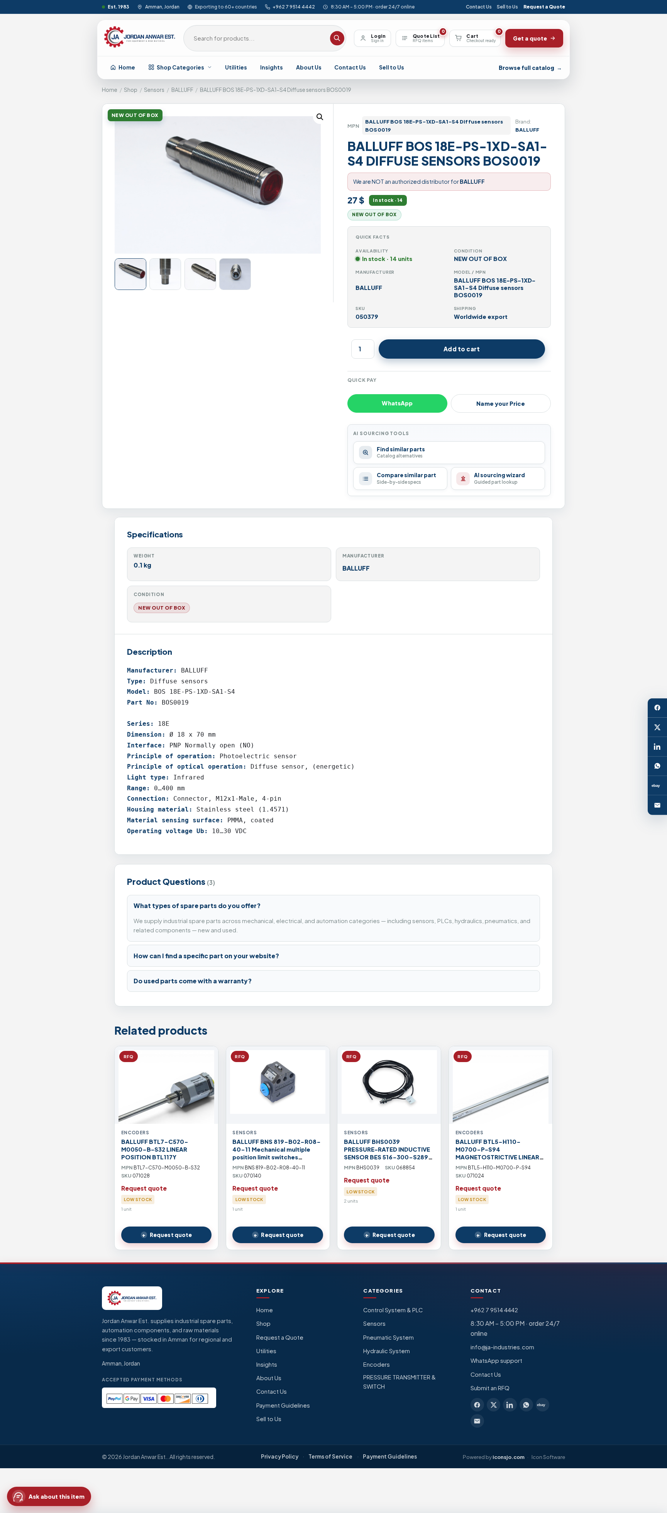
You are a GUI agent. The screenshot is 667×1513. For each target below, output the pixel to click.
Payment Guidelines (283, 1405)
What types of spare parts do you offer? (197, 905)
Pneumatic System (388, 1337)
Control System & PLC (393, 1309)
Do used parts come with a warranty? (193, 981)
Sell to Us (507, 7)
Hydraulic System (386, 1350)
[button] (320, 117)
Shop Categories (180, 67)
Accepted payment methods (142, 1380)
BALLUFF (182, 89)
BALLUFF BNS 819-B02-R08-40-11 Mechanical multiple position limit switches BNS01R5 (276, 1153)
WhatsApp (397, 403)
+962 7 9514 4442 (294, 7)
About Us (309, 67)
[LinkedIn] (657, 746)
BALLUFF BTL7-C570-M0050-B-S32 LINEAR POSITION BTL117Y (154, 1149)
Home (127, 67)
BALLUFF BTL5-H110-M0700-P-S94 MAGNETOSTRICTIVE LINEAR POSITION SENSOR (497, 1153)
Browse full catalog (530, 67)
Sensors (154, 89)
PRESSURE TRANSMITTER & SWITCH (399, 1382)
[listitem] (477, 1404)
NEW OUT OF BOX (161, 608)
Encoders (376, 1364)
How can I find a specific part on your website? (206, 956)
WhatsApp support (496, 1360)
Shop (130, 89)
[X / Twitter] (657, 727)
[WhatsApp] (657, 766)
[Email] (657, 805)
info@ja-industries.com (502, 1347)
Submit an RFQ (490, 1387)
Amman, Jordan (162, 7)
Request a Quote (544, 7)
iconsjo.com (509, 1457)
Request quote (171, 1235)
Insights (271, 67)
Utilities (236, 67)
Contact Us (479, 7)
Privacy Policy (279, 1456)
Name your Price (500, 403)
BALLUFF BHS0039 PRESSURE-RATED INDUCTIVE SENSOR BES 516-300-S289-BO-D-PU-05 (388, 1153)
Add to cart (462, 348)
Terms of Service (330, 1456)
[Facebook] (657, 707)
